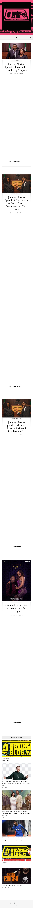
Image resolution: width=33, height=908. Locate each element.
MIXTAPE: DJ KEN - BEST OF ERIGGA (13, 886)
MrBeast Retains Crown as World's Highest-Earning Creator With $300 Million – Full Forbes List (16, 783)
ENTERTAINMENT (16, 60)
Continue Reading (16, 161)
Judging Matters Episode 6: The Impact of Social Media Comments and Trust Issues (16, 203)
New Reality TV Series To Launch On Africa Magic (16, 608)
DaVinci (21, 73)
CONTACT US (6, 758)
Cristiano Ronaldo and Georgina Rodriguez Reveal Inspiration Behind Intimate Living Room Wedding (16, 813)
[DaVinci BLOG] (16, 16)
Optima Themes (21, 905)
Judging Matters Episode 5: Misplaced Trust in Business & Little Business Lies (16, 427)
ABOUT (4, 863)
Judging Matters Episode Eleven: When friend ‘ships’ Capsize (16, 67)
